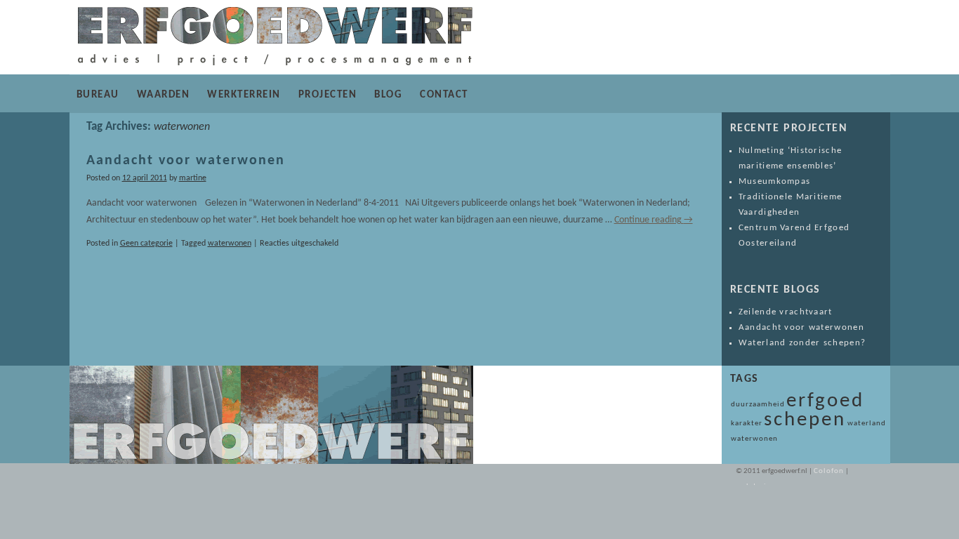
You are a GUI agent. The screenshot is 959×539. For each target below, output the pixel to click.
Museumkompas (774, 181)
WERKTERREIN (244, 95)
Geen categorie (146, 243)
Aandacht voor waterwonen (185, 161)
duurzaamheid (758, 404)
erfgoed (825, 401)
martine (192, 178)
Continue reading (653, 220)
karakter (747, 423)
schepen (805, 420)
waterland (867, 423)
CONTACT (444, 95)
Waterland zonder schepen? (802, 342)
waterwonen (229, 243)
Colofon (829, 471)
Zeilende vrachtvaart (786, 312)
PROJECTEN (327, 95)
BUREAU (98, 95)
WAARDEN (163, 95)
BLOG (388, 95)
